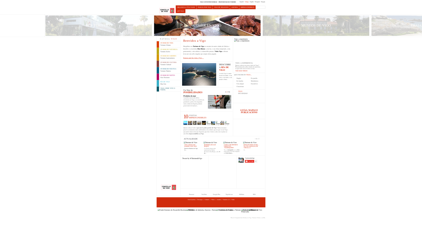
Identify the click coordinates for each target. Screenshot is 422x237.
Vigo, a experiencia (241, 39)
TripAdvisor (229, 194)
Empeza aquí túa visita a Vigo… (193, 58)
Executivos (254, 84)
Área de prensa (191, 199)
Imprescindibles (247, 7)
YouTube (204, 194)
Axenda (234, 7)
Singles (238, 78)
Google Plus (216, 194)
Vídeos (213, 199)
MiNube (241, 194)
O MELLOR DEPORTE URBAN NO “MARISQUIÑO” (231, 146)
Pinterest (191, 194)
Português (257, 1)
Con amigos (240, 84)
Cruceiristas (240, 86)
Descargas (200, 199)
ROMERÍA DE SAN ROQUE (210, 145)
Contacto (207, 199)
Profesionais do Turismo (227, 2)
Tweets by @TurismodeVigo (192, 158)
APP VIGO (180, 11)
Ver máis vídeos (241, 71)
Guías (233, 199)
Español (242, 1)
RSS (254, 194)
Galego (247, 1)
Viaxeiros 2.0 (226, 199)
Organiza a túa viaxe (186, 7)
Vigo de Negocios (221, 7)
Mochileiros (254, 81)
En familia (239, 81)
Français (263, 1)
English (252, 1)
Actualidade (191, 138)
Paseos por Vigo (204, 7)
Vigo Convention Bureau (208, 2)
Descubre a (225, 67)
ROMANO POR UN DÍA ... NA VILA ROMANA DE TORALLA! (251, 146)
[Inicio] (166, 10)
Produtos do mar (189, 96)
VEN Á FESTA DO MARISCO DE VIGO (190, 145)
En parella (254, 78)
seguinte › (260, 138)
